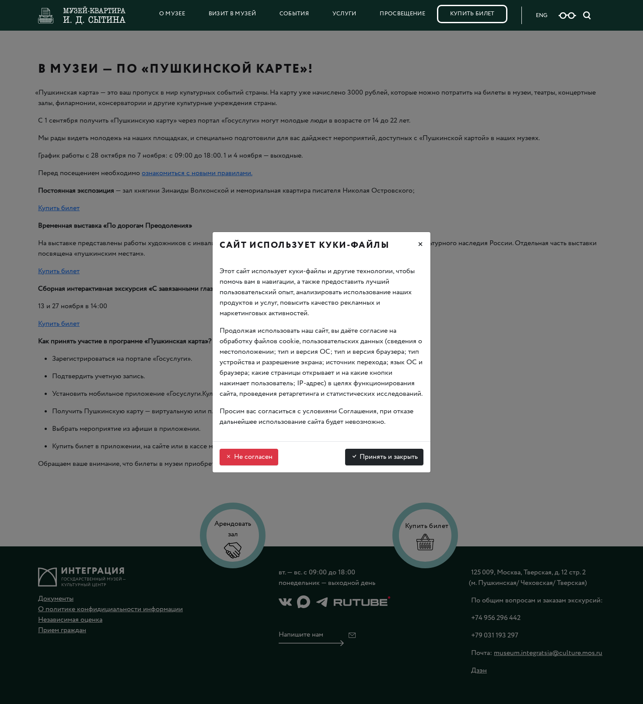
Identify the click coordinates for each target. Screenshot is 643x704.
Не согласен (252, 457)
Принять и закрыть (388, 457)
